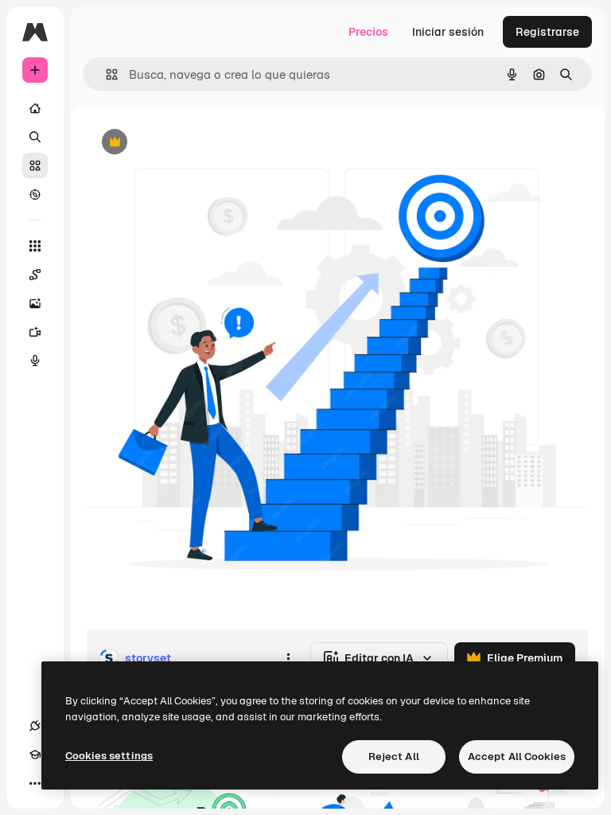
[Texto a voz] (35, 360)
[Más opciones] (288, 658)
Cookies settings (109, 755)
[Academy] (35, 754)
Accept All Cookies (517, 756)
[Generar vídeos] (35, 332)
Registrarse (547, 32)
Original (187, 142)
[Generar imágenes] (35, 303)
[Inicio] (35, 108)
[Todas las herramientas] (35, 246)
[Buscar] (35, 137)
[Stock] (35, 165)
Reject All (393, 756)
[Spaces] (35, 274)
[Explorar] (35, 194)
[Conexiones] (35, 726)
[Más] (35, 783)
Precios (368, 32)
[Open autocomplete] (105, 74)
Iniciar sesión (448, 32)
